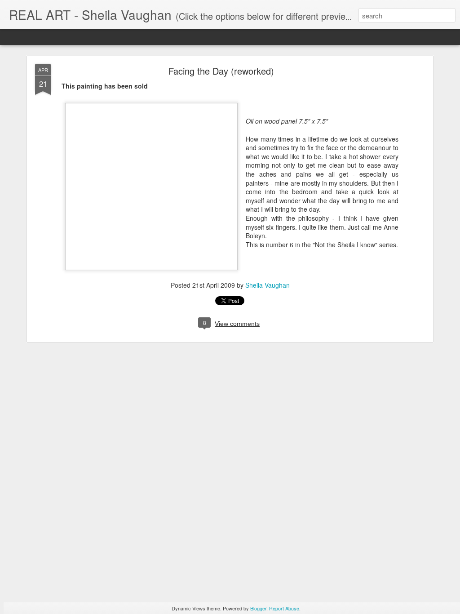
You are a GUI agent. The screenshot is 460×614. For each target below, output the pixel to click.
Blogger (258, 608)
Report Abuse (284, 608)
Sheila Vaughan (267, 284)
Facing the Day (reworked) (221, 70)
